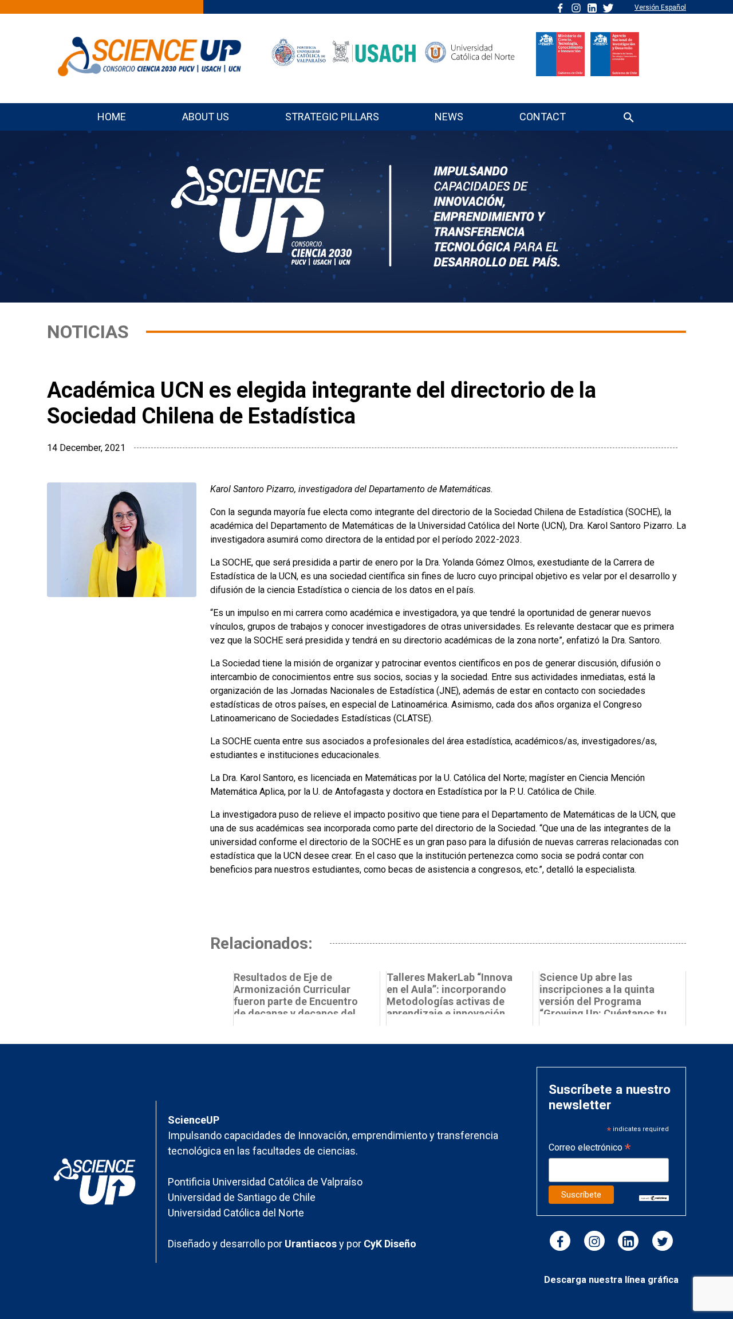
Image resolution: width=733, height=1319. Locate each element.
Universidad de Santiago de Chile (242, 1197)
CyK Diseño (390, 1244)
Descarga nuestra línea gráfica (611, 1279)
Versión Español (660, 7)
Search (628, 118)
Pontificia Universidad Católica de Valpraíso (265, 1182)
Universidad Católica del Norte (236, 1213)
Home (111, 117)
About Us (205, 117)
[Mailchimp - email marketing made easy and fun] (654, 1197)
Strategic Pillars (332, 117)
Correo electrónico (589, 1148)
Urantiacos (312, 1244)
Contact (542, 117)
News (449, 117)
